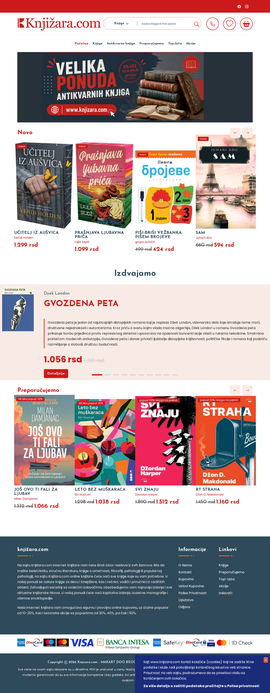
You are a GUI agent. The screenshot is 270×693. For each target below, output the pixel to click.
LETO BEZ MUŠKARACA (100, 490)
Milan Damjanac (26, 499)
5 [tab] (133, 374)
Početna (81, 43)
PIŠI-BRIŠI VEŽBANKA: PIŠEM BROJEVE (158, 235)
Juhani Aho (204, 238)
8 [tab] (158, 374)
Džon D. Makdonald (209, 494)
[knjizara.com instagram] (246, 6)
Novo (24, 133)
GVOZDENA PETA (81, 304)
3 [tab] (116, 374)
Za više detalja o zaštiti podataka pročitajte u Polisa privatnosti (201, 686)
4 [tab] (124, 374)
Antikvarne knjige (121, 43)
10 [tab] (175, 374)
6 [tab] (141, 374)
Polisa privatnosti (192, 593)
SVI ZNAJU (146, 490)
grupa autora (145, 242)
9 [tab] (166, 374)
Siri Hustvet (83, 494)
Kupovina (186, 579)
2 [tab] (139, 117)
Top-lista (175, 43)
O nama (185, 565)
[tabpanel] (135, 87)
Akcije (191, 43)
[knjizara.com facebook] (239, 6)
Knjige (97, 43)
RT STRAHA (208, 490)
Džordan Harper (146, 494)
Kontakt (185, 572)
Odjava (184, 607)
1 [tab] (129, 117)
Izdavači (225, 593)
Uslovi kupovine (191, 586)
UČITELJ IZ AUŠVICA (36, 233)
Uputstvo (186, 600)
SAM (200, 233)
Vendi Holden (23, 238)
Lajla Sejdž (82, 242)
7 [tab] (150, 374)
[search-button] (196, 23)
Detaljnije (56, 373)
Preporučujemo (151, 43)
